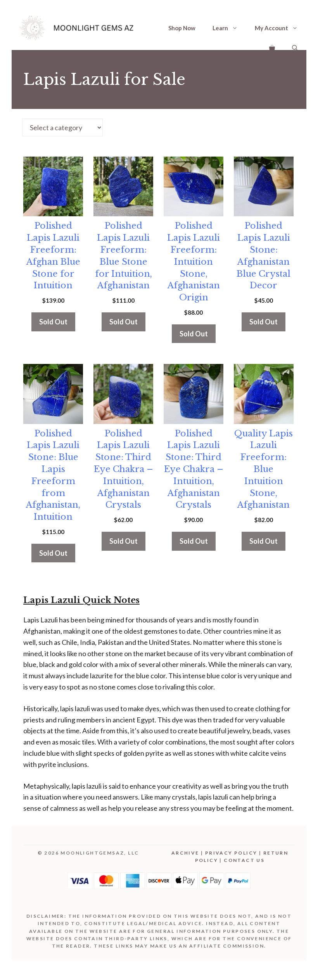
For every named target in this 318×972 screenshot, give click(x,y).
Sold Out (53, 321)
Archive (185, 853)
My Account (271, 27)
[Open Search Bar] (294, 47)
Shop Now (181, 27)
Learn (220, 27)
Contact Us (244, 860)
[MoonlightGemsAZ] (78, 28)
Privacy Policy (231, 853)
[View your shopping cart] (272, 47)
